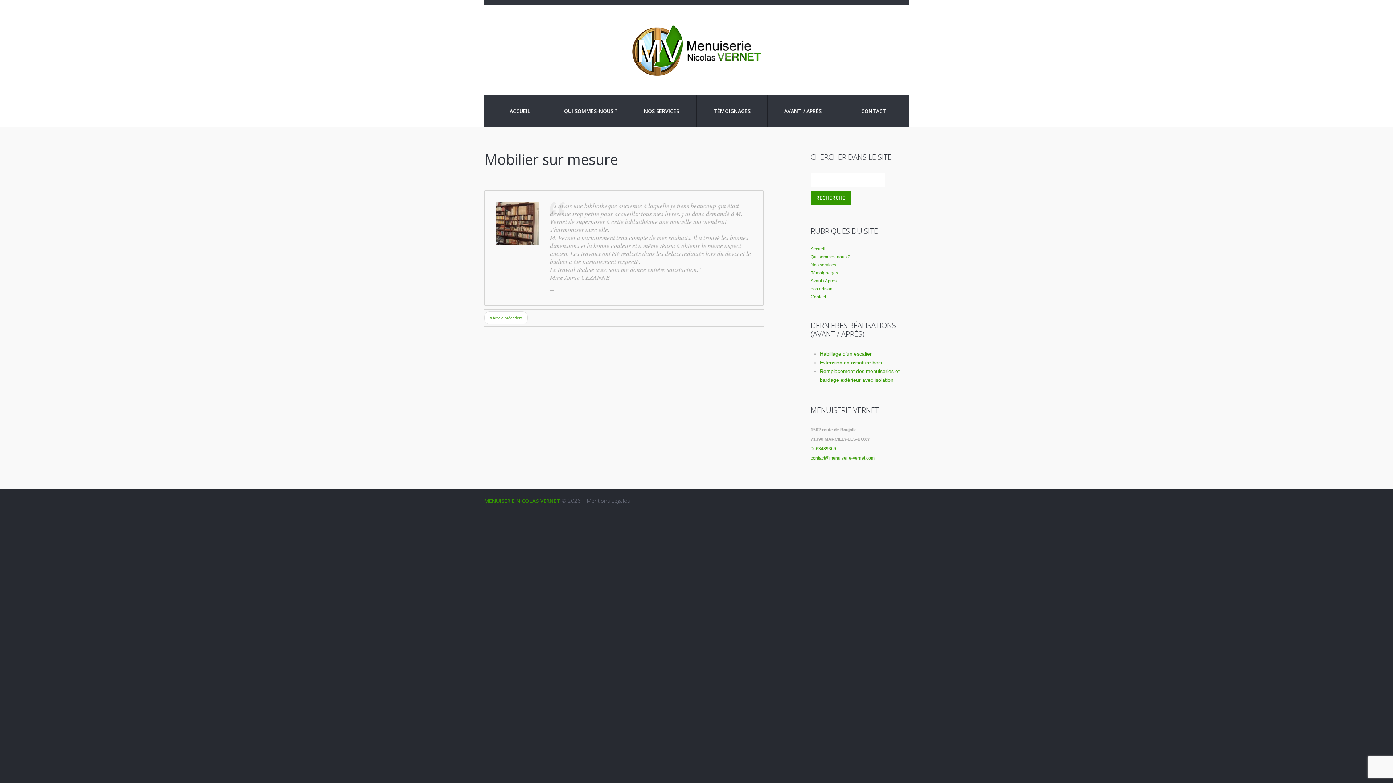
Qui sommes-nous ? (590, 111)
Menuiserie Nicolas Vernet (522, 500)
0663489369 (823, 448)
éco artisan (822, 288)
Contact (873, 111)
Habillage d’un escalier (846, 354)
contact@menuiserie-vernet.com (843, 458)
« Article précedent (506, 318)
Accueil (520, 111)
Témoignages (732, 111)
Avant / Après (803, 111)
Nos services (661, 111)
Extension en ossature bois (851, 362)
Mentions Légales (608, 500)
